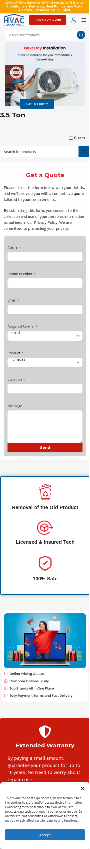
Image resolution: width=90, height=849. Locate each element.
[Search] (81, 35)
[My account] (74, 20)
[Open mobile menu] (84, 20)
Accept (45, 834)
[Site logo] (14, 19)
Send (45, 447)
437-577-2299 (48, 20)
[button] (82, 788)
